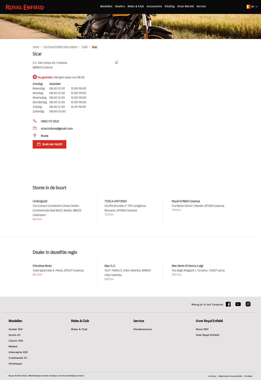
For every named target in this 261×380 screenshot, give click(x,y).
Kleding (170, 6)
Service (201, 6)
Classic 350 (16, 340)
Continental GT (18, 357)
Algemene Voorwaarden (230, 376)
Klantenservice (142, 329)
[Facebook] (228, 305)
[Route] (171, 63)
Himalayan (15, 363)
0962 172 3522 (50, 121)
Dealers (120, 6)
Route (44, 135)
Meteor (13, 346)
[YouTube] (238, 306)
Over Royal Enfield (207, 334)
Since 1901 (202, 329)
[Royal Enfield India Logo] (25, 7)
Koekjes (248, 376)
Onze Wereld (185, 6)
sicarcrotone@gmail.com (57, 128)
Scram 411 (14, 334)
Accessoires (154, 6)
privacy (212, 376)
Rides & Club (136, 6)
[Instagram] (248, 305)
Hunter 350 (16, 329)
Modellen (106, 6)
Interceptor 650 (18, 352)
